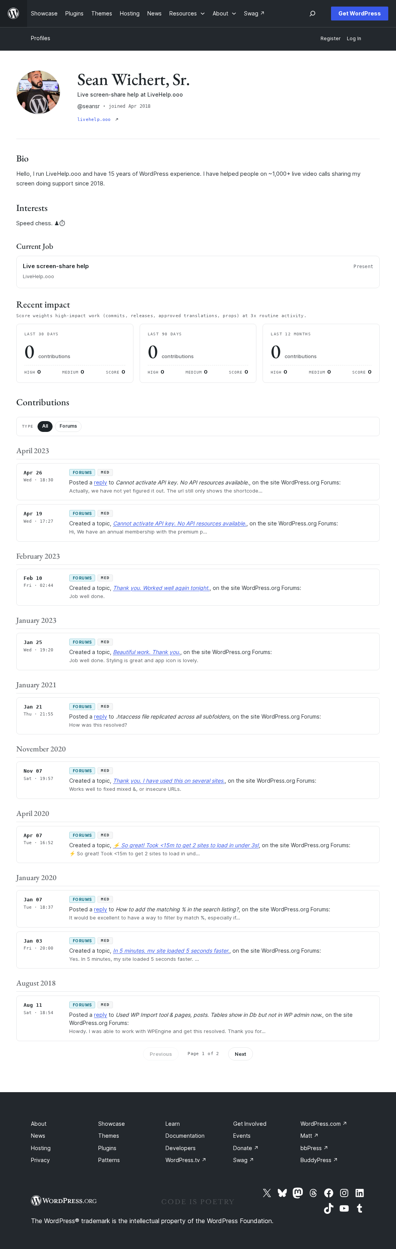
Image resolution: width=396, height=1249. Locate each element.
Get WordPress (359, 13)
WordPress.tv (186, 1160)
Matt (309, 1135)
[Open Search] (312, 13)
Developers (181, 1148)
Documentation (185, 1135)
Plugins (107, 1148)
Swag (243, 1160)
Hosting (41, 1148)
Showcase (111, 1123)
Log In (354, 38)
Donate (246, 1148)
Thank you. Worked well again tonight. (161, 588)
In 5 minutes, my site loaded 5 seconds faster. (171, 950)
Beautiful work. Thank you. (146, 652)
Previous (161, 1054)
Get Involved (249, 1123)
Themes (108, 1135)
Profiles (40, 38)
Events (242, 1135)
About (38, 1123)
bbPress (314, 1148)
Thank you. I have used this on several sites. (169, 780)
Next (240, 1054)
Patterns (109, 1160)
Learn (173, 1123)
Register (331, 38)
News (38, 1135)
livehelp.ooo (95, 119)
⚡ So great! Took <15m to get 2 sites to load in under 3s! (186, 845)
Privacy (40, 1160)
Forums (68, 426)
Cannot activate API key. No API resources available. (179, 523)
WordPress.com (323, 1123)
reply (100, 482)
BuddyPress (319, 1160)
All (45, 426)
